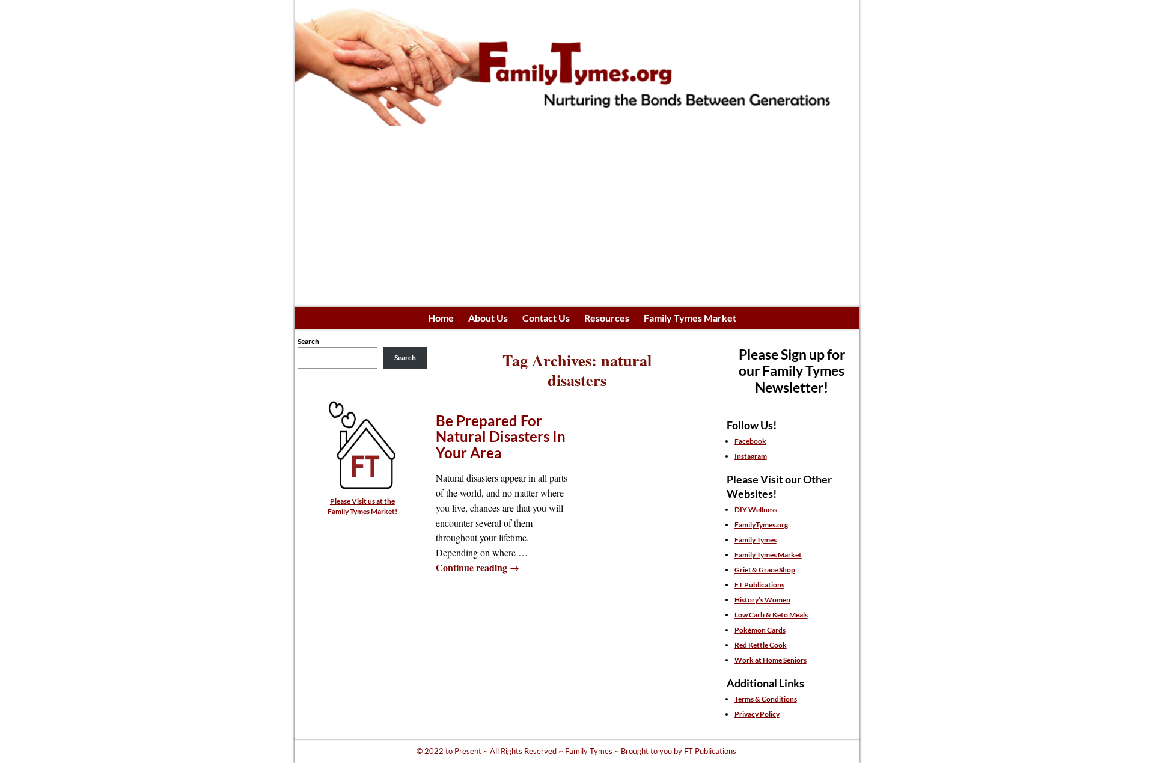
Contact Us (546, 317)
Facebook (750, 441)
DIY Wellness (755, 509)
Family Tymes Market (690, 317)
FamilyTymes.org (761, 524)
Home (441, 317)
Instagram (750, 456)
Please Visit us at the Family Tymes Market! (362, 506)
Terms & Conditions (765, 698)
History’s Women (762, 599)
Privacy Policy (757, 714)
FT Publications (759, 584)
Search (308, 341)
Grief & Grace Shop (764, 569)
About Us (488, 317)
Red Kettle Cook (760, 644)
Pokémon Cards (760, 629)
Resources (606, 317)
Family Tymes (755, 539)
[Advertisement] (577, 216)
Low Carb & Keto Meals (771, 614)
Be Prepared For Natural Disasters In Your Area (501, 436)
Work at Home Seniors (770, 659)
